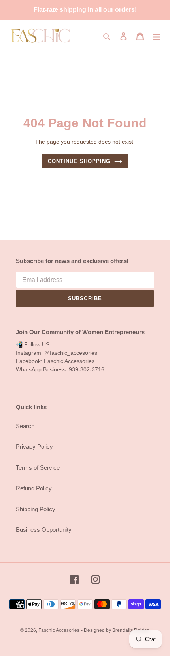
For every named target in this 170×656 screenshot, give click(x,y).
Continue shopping (79, 161)
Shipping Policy (35, 509)
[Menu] (156, 36)
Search (25, 426)
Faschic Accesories (58, 630)
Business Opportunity (44, 529)
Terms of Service (38, 467)
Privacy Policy (34, 446)
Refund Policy (34, 488)
